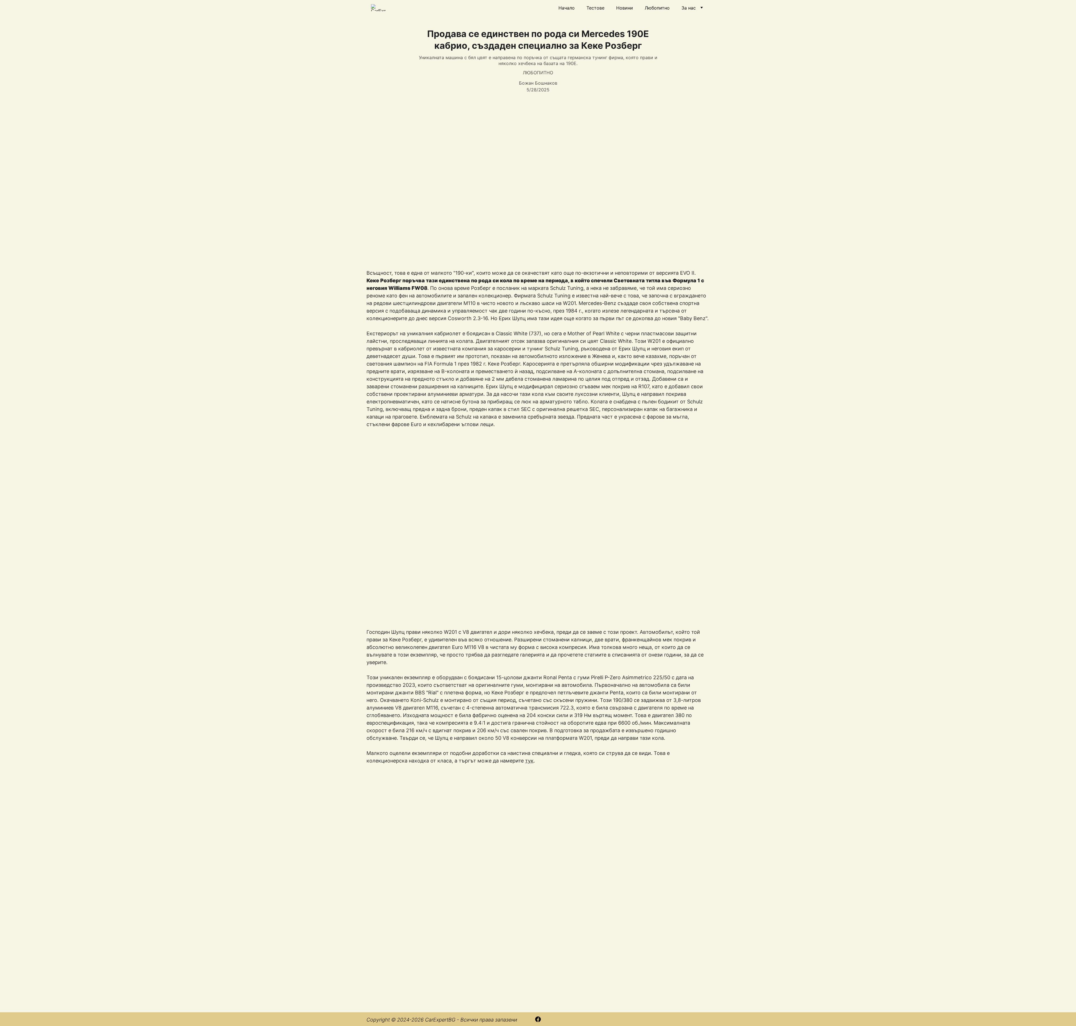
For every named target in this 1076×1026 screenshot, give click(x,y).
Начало (566, 8)
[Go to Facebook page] (538, 1019)
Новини (624, 8)
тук (529, 761)
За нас (688, 8)
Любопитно (657, 8)
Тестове (595, 8)
